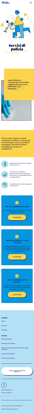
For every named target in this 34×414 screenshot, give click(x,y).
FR (11, 396)
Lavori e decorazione (8, 353)
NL (15, 396)
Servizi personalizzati (8, 358)
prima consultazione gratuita (17, 371)
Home (3, 321)
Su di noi (4, 325)
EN (5, 396)
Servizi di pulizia (6, 339)
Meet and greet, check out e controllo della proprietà (14, 348)
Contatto (4, 330)
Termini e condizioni (6, 392)
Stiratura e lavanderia (8, 343)
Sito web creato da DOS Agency (9, 409)
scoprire (17, 217)
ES (8, 396)
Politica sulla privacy (6, 390)
